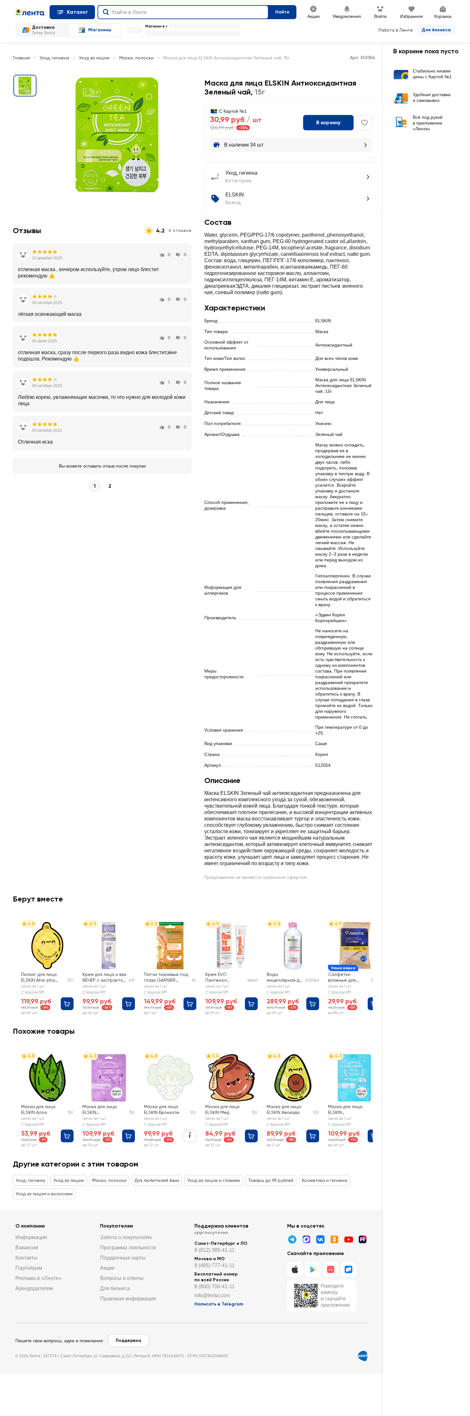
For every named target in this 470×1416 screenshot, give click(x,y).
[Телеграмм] (292, 1239)
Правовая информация (128, 1298)
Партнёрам (28, 1268)
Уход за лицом (94, 57)
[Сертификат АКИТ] (362, 1356)
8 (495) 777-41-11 (214, 1265)
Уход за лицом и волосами (44, 1193)
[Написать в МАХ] (306, 1239)
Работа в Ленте (396, 30)
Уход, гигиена (54, 57)
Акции (107, 1268)
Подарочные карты (123, 1257)
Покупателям (116, 1226)
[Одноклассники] (334, 1239)
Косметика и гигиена (324, 1180)
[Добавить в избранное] (364, 122)
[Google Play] (312, 1269)
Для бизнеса (436, 30)
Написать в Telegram (218, 1304)
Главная (21, 57)
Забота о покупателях (126, 1237)
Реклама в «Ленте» (38, 1278)
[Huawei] (330, 1269)
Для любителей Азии (157, 1180)
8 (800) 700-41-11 (214, 1286)
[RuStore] (348, 1269)
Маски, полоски (136, 57)
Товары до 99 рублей (271, 1180)
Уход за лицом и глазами (213, 1180)
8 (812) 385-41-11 (214, 1250)
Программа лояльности (128, 1247)
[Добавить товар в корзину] (67, 1003)
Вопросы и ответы (122, 1278)
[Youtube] (348, 1239)
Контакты (26, 1257)
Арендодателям (34, 1288)
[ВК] (320, 1239)
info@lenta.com (212, 1295)
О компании (30, 1226)
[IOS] (294, 1269)
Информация (31, 1237)
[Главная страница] (29, 12)
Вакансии (26, 1247)
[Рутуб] (362, 1239)
